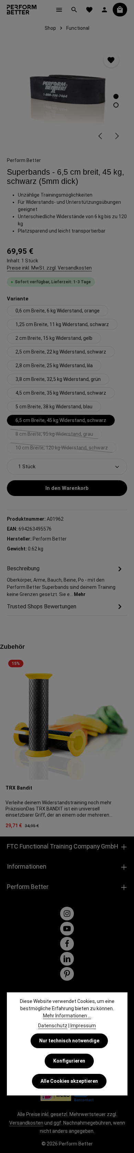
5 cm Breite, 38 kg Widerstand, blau (53, 406)
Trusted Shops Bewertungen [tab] (41, 606)
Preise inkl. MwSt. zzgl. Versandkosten (49, 268)
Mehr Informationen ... (67, 1015)
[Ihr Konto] (104, 9)
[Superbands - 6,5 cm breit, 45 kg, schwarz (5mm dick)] (67, 95)
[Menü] (59, 9)
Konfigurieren (69, 1061)
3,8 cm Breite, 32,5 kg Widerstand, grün (58, 379)
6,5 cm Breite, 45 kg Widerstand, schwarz (60, 420)
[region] (67, 95)
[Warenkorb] (120, 9)
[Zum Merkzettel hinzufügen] (111, 59)
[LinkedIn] (67, 959)
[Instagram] (67, 913)
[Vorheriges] (100, 136)
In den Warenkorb (67, 488)
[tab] (65, 581)
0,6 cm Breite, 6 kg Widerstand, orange (57, 310)
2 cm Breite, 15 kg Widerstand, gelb (53, 338)
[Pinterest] (67, 974)
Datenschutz (52, 1025)
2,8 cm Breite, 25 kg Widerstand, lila (54, 365)
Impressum (83, 1025)
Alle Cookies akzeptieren (69, 1081)
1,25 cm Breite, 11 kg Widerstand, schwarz (62, 324)
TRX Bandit (18, 788)
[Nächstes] (116, 136)
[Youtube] (67, 928)
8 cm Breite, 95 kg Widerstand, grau (58, 435)
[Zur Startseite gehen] (21, 9)
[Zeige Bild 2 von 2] (116, 105)
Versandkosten (26, 1123)
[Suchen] (74, 9)
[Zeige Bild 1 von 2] (116, 96)
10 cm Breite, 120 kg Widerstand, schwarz (65, 449)
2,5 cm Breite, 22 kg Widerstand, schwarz (60, 352)
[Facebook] (67, 944)
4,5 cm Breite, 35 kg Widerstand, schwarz (60, 393)
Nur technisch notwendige (69, 1040)
